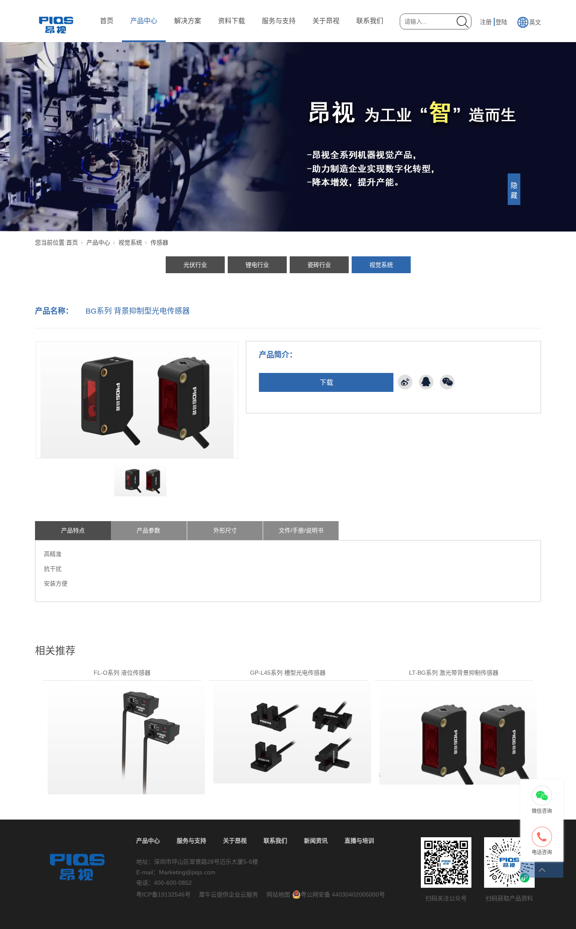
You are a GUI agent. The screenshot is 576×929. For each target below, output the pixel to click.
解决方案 (187, 20)
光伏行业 (195, 264)
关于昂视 (325, 20)
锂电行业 (257, 264)
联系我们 (369, 20)
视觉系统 (130, 242)
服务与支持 (279, 20)
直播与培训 (359, 840)
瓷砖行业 (319, 264)
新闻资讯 (316, 840)
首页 (106, 20)
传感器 (159, 242)
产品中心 (143, 20)
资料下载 (231, 20)
